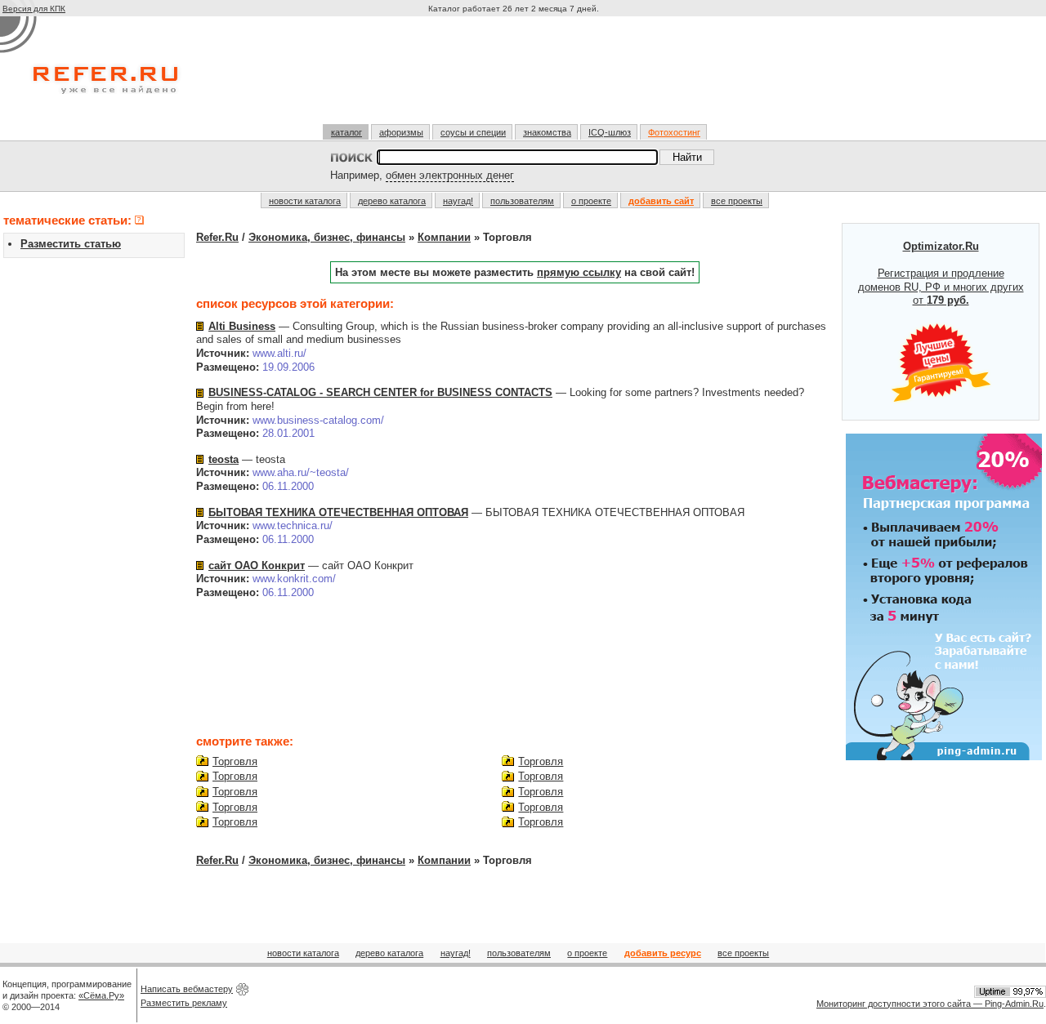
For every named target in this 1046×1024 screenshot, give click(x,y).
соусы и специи (473, 132)
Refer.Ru (217, 237)
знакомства (547, 132)
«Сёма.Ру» (101, 995)
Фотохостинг (674, 132)
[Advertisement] (515, 77)
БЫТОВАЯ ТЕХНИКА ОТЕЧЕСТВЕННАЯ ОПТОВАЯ (338, 512)
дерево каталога (392, 201)
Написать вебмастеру (187, 989)
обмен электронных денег (450, 175)
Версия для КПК (33, 8)
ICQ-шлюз (609, 132)
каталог (346, 132)
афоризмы (401, 132)
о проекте (591, 201)
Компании (444, 237)
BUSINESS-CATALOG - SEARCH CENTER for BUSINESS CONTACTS (380, 392)
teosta (223, 459)
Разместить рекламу (184, 1003)
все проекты (736, 201)
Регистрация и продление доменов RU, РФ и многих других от (941, 273)
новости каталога (305, 201)
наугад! (458, 201)
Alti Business (241, 326)
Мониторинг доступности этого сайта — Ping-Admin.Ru (930, 1003)
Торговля (234, 761)
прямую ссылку (579, 272)
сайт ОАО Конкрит (256, 565)
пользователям (522, 201)
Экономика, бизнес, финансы (326, 237)
